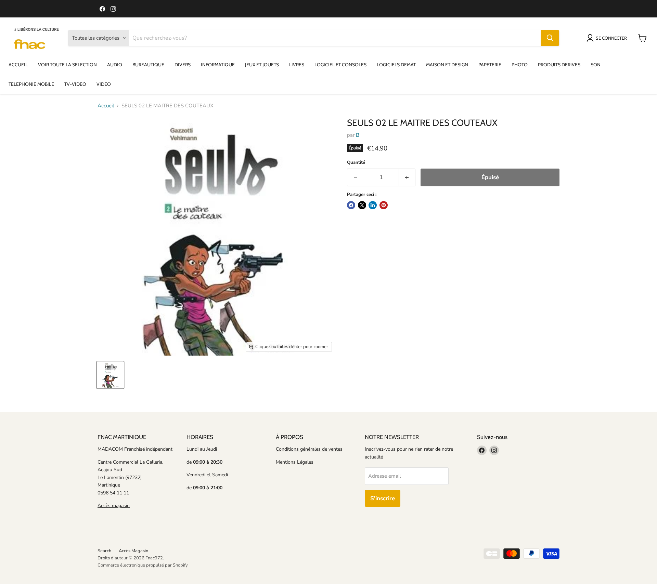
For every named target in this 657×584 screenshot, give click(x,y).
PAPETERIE (489, 65)
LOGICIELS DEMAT (396, 65)
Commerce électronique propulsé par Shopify (143, 565)
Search (104, 551)
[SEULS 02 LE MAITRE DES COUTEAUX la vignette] (110, 374)
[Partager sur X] (362, 205)
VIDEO (103, 84)
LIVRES (296, 65)
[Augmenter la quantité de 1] (407, 177)
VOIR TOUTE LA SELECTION (67, 65)
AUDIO (114, 65)
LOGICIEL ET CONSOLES (340, 65)
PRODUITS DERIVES (559, 65)
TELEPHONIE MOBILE (31, 84)
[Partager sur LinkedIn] (373, 205)
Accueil (106, 106)
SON (596, 65)
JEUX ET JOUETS (262, 65)
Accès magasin (114, 505)
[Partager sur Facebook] (351, 205)
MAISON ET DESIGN (447, 65)
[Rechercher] (550, 38)
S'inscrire (382, 498)
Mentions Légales (294, 462)
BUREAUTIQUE (148, 65)
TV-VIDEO (75, 84)
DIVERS (183, 65)
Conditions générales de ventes (309, 449)
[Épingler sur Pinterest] (383, 205)
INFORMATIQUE (218, 65)
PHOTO (520, 65)
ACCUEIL (18, 65)
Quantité (356, 162)
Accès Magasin (133, 551)
